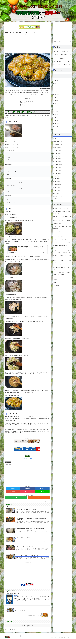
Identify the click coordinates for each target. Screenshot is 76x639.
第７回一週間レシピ (57, 184)
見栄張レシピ (8, 462)
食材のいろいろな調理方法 (60, 239)
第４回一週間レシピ (57, 176)
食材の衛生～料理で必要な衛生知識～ (62, 242)
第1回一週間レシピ (57, 141)
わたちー (16, 595)
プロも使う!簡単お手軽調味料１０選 (61, 252)
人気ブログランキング (27, 458)
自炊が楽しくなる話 (57, 196)
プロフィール (63, 636)
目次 (26, 98)
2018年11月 (56, 126)
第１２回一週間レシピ (58, 156)
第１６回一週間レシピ (58, 167)
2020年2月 (55, 86)
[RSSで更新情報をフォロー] (39, 497)
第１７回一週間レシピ (58, 170)
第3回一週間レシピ (57, 147)
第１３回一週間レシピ (58, 158)
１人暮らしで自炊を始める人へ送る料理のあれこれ (62, 227)
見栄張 (10, 464)
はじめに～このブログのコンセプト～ (61, 208)
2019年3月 (55, 114)
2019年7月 (55, 103)
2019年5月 (55, 109)
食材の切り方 (57, 231)
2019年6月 (55, 106)
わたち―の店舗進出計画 (58, 58)
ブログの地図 (56, 285)
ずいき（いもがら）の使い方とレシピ (61, 51)
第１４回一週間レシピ (58, 161)
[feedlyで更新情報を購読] (16, 497)
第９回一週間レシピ (57, 190)
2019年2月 (55, 117)
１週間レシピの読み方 (58, 223)
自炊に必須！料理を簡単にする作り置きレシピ (62, 246)
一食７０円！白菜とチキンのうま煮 (61, 61)
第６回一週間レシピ (57, 181)
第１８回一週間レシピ (58, 173)
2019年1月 (55, 120)
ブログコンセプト (28, 636)
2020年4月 (55, 80)
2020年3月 (55, 83)
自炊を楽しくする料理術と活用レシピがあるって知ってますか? (62, 217)
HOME (22, 636)
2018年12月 (56, 123)
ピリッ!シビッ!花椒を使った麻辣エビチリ (28, 101)
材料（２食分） (24, 102)
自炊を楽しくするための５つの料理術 (61, 220)
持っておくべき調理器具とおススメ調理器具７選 (62, 256)
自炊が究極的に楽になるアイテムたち (61, 265)
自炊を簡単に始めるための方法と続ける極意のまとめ (62, 212)
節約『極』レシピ (57, 193)
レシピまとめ (23, 105)
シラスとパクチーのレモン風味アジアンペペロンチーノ (62, 55)
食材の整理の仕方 (58, 236)
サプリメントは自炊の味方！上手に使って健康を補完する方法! (62, 273)
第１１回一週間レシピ (58, 153)
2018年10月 (56, 129)
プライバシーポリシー (58, 277)
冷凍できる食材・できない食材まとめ (61, 64)
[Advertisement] (27, 43)
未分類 (54, 138)
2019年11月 (56, 91)
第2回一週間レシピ (57, 144)
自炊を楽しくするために (36, 636)
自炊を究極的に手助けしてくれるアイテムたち (62, 268)
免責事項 (55, 279)
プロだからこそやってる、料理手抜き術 (62, 250)
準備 (22, 104)
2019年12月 (56, 89)
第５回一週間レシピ (57, 178)
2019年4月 (55, 111)
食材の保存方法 (57, 234)
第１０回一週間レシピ (58, 150)
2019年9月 (55, 97)
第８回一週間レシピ (57, 187)
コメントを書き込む (27, 626)
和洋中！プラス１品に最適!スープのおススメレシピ (62, 261)
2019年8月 (55, 100)
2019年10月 (56, 94)
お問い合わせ (56, 282)
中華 (7, 464)
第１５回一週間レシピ (58, 164)
